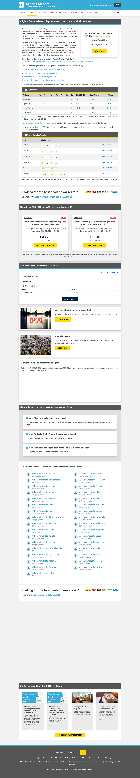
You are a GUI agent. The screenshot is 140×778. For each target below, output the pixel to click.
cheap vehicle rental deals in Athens (52, 196)
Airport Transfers (58, 13)
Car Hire (42, 13)
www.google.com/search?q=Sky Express (36, 123)
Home (23, 13)
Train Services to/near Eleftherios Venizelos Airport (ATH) (45, 80)
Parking (74, 13)
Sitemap (108, 758)
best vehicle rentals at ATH (45, 595)
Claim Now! (63, 319)
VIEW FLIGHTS (110, 99)
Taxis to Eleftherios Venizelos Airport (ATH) (40, 77)
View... (26, 728)
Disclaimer (92, 758)
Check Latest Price (45, 245)
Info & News (86, 13)
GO (117, 5)
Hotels (98, 13)
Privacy (100, 758)
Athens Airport (41, 5)
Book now (99, 51)
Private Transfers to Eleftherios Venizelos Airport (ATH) (44, 70)
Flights (32, 13)
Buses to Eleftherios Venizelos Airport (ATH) (40, 73)
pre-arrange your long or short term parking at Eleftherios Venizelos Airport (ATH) (63, 61)
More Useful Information (70, 735)
